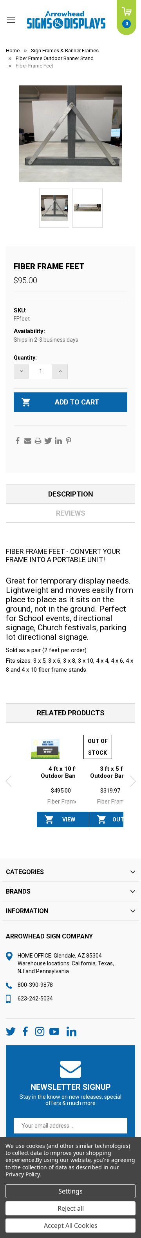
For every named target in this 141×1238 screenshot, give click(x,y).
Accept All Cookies (71, 1225)
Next (132, 781)
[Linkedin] (58, 440)
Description (70, 494)
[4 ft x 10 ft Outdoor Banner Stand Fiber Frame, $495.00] (45, 749)
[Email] (28, 440)
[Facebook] (18, 440)
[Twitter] (48, 440)
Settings (70, 1191)
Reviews (70, 513)
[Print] (38, 440)
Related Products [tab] (71, 713)
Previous (8, 781)
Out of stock (118, 821)
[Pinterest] (68, 440)
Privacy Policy (22, 1174)
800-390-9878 (35, 985)
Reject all (71, 1208)
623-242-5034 (35, 998)
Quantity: (25, 358)
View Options (68, 821)
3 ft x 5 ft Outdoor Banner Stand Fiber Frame (112, 779)
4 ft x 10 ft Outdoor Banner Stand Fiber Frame (63, 775)
